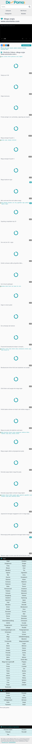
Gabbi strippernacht (10, 712)
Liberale (24, 684)
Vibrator (24, 595)
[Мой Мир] (6, 45)
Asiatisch (8, 597)
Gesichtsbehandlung (8, 620)
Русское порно (8, 729)
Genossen (8, 611)
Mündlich (8, 570)
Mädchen (24, 581)
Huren (8, 648)
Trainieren (8, 704)
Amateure (24, 588)
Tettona (8, 659)
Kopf (8, 602)
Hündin (24, 650)
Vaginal (8, 572)
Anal (24, 568)
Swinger (8, 627)
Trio (24, 570)
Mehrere (24, 646)
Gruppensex (8, 563)
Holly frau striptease (16, 713)
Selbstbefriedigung (24, 636)
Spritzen (24, 680)
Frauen (24, 584)
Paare (8, 684)
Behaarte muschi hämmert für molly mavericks (14, 719)
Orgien (24, 565)
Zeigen (24, 682)
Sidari (24, 704)
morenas (24, 48)
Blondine (8, 604)
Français (8, 732)
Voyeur (24, 648)
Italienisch (24, 593)
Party (8, 565)
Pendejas (24, 616)
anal (8, 48)
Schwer (24, 634)
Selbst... (9, 713)
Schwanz (8, 581)
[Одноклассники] (4, 45)
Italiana (24, 657)
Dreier (8, 607)
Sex (8, 634)
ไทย (8, 734)
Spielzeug (24, 597)
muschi (11, 48)
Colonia (8, 655)
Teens (8, 618)
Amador (8, 650)
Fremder (24, 693)
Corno (8, 668)
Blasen (8, 568)
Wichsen (24, 700)
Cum (8, 680)
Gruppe (24, 563)
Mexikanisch (24, 607)
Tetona (24, 678)
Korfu (8, 702)
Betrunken (24, 618)
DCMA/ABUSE (12, 742)
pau (3, 48)
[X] (8, 45)
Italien (8, 657)
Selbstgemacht (8, 700)
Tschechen (8, 687)
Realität (24, 627)
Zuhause (8, 10)
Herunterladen (26, 45)
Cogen (24, 643)
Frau (8, 682)
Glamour (8, 579)
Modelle (23, 13)
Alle (8, 643)
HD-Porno (23, 10)
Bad (24, 613)
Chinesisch (24, 620)
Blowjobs (24, 591)
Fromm (24, 611)
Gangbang (8, 595)
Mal (8, 575)
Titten (24, 655)
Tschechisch (24, 625)
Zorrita (24, 652)
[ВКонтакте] (2, 45)
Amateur (24, 561)
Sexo (24, 609)
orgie (5, 48)
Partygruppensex (24, 630)
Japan (24, 600)
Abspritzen (9, 714)
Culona (8, 678)
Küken (24, 579)
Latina (24, 673)
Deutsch (24, 729)
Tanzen (24, 586)
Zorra (24, 575)
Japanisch (8, 600)
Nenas (8, 616)
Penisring (8, 697)
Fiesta (8, 666)
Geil (24, 668)
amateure (19, 48)
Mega (8, 636)
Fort (24, 695)
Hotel (8, 673)
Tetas (24, 675)
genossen (3, 49)
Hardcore (8, 584)
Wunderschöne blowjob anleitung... (12, 716)
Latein (24, 664)
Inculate (24, 623)
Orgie (8, 561)
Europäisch (24, 577)
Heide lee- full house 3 (20, 712)
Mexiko (24, 671)
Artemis (24, 697)
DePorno (15, 2)
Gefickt (8, 623)
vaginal (15, 48)
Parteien (8, 591)
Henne (24, 632)
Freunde (8, 652)
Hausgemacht (8, 625)
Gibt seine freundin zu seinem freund (9, 711)
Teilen (8, 671)
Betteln (8, 693)
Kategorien (8, 13)
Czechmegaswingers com (8, 630)
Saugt (24, 702)
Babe (8, 586)
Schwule (8, 593)
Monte (8, 646)
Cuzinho (8, 613)
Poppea (24, 662)
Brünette (24, 604)
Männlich (24, 639)
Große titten (24, 659)
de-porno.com (5, 742)
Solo (8, 639)
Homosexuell (8, 588)
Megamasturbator (24, 641)
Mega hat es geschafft (8, 662)
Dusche (8, 577)
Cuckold (24, 666)
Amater (8, 609)
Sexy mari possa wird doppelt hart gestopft (17, 721)
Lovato (8, 695)
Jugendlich (24, 572)
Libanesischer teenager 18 (10, 718)
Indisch (8, 675)
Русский (24, 732)
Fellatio (24, 602)
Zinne (8, 664)
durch (7, 49)
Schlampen (8, 632)
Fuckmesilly (8, 641)
